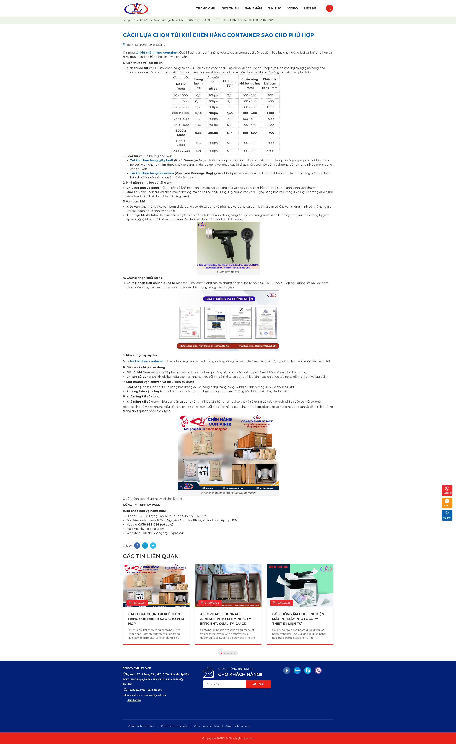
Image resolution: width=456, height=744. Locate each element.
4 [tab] (231, 653)
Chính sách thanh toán (142, 726)
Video (292, 8)
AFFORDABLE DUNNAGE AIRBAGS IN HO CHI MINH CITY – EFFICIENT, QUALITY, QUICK (226, 619)
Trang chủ (205, 8)
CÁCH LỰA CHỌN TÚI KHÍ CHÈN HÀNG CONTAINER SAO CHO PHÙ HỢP (156, 619)
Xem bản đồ (134, 700)
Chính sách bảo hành (207, 726)
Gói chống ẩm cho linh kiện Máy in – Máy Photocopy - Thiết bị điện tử (298, 619)
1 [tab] (221, 653)
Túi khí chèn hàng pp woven (152, 173)
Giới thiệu (230, 8)
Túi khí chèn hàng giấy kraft (151, 160)
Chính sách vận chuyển (175, 726)
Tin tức (274, 8)
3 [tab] (228, 653)
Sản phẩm (253, 8)
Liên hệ (310, 8)
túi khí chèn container (147, 361)
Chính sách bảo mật (237, 726)
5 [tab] (234, 653)
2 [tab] (225, 653)
